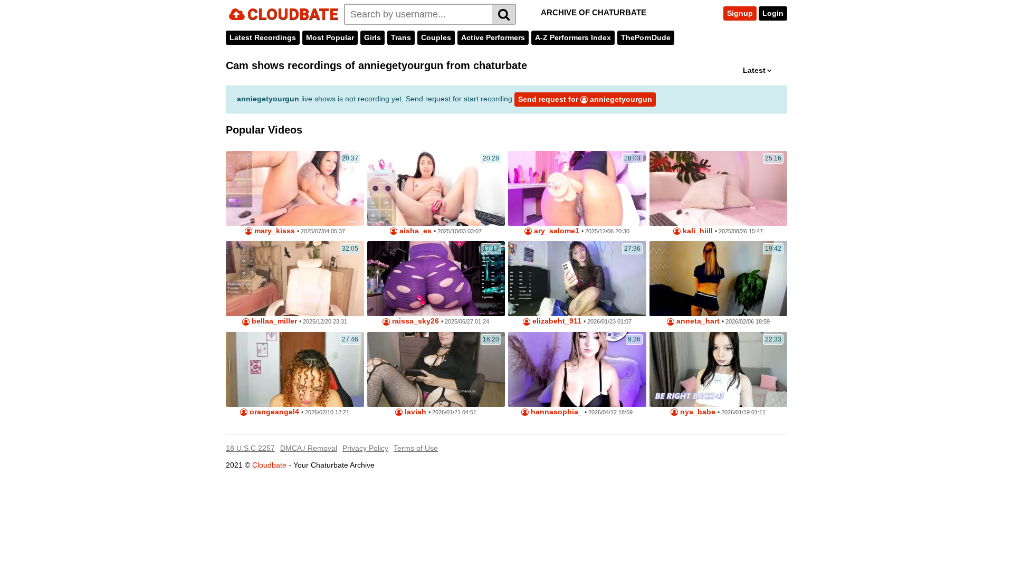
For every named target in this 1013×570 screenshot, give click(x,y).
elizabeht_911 (555, 321)
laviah (414, 412)
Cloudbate (269, 465)
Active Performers (493, 37)
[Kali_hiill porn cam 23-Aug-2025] (718, 188)
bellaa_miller (273, 321)
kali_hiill (697, 231)
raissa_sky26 (414, 321)
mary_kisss (273, 231)
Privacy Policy (365, 448)
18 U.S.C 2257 (250, 448)
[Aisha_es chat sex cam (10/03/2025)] (436, 188)
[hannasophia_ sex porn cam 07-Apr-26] (577, 369)
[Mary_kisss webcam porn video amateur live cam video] (295, 188)
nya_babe (696, 412)
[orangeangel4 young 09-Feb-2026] (295, 369)
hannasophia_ (555, 412)
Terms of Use (416, 448)
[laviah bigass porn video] (436, 369)
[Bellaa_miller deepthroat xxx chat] (295, 278)
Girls (372, 37)
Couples (436, 37)
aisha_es (414, 231)
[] (504, 14)
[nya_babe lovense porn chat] (718, 369)
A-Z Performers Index (573, 37)
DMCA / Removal (308, 448)
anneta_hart (697, 321)
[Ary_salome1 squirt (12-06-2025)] (577, 188)
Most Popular (330, 37)
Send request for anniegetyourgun (585, 99)
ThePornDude (646, 37)
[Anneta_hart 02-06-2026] (718, 278)
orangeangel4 (273, 412)
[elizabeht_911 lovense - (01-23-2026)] (577, 278)
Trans (401, 37)
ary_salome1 (555, 231)
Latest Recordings (263, 37)
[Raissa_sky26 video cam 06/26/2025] (436, 278)
